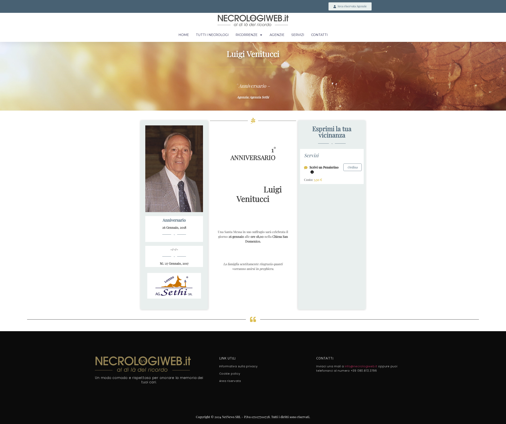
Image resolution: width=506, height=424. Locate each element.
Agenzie (277, 35)
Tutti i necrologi (212, 35)
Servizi (297, 35)
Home (183, 35)
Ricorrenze (247, 35)
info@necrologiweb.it (361, 366)
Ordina (352, 167)
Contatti (319, 35)
